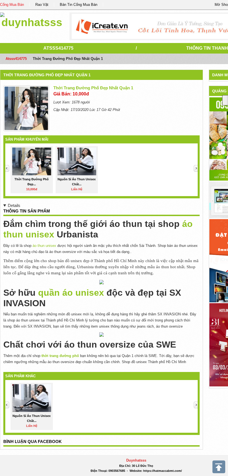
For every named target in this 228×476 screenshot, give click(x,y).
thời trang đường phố (60, 356)
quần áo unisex (71, 293)
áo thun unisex (44, 246)
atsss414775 (58, 48)
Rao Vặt (41, 4)
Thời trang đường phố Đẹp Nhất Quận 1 (47, 75)
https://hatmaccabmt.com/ (162, 470)
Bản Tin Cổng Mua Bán (78, 4)
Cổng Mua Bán (12, 4)
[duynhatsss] (32, 19)
